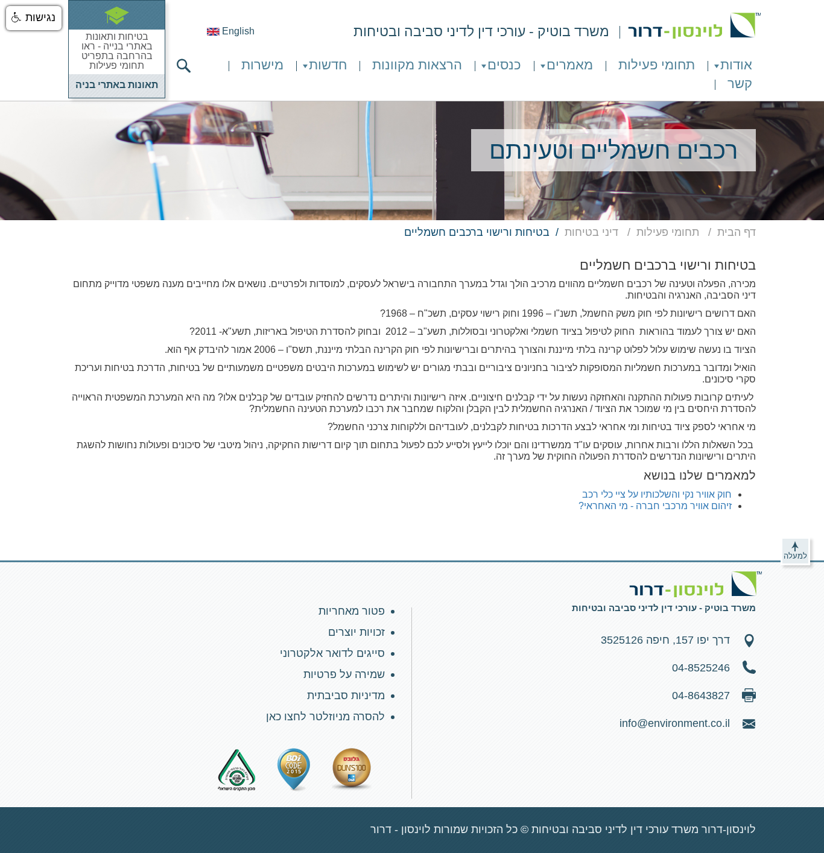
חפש (184, 66)
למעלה (795, 555)
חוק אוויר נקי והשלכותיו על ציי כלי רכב (657, 494)
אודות (736, 64)
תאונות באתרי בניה (116, 85)
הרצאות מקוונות (417, 64)
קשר (739, 83)
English (237, 31)
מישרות (262, 64)
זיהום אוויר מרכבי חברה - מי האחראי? (655, 506)
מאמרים (570, 64)
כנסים (504, 64)
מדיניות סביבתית (346, 696)
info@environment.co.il (675, 723)
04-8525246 (701, 668)
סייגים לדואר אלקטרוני (332, 653)
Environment (694, 26)
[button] (34, 18)
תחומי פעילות (656, 64)
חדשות (328, 64)
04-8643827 (701, 696)
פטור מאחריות (352, 611)
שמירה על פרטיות (344, 674)
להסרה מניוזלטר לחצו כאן (325, 717)
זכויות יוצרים (356, 632)
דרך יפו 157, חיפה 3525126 (665, 640)
